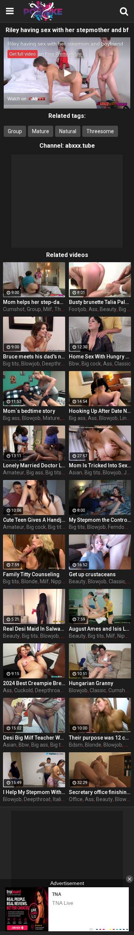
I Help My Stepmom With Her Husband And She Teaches (34, 792)
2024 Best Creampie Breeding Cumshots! (34, 683)
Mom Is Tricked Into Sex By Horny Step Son (100, 465)
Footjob (77, 309)
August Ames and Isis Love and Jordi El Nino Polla (100, 629)
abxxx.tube (80, 145)
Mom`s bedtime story (29, 411)
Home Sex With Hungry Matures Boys (100, 357)
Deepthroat (55, 364)
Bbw (74, 364)
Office (76, 799)
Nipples (59, 581)
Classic (122, 364)
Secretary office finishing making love (100, 792)
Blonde (29, 581)
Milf (47, 309)
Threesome (100, 131)
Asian (75, 473)
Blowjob (30, 364)
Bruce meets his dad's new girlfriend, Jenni (34, 357)
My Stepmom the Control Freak (100, 520)
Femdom (118, 527)
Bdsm (76, 745)
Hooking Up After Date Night (100, 411)
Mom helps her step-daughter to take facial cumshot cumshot (34, 302)
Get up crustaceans (92, 574)
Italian (60, 799)
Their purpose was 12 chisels (100, 738)
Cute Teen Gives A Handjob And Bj (34, 520)
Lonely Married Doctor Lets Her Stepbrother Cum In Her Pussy (34, 465)
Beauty (108, 309)
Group (15, 131)
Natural (67, 131)
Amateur (13, 473)
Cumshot (14, 309)
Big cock (91, 364)
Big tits (11, 364)
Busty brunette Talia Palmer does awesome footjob (100, 302)
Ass (93, 309)
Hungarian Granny (91, 683)
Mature (40, 131)
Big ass (11, 418)
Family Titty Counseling (31, 574)
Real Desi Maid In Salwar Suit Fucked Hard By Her (34, 629)
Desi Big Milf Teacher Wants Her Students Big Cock (34, 738)
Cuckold (23, 690)
